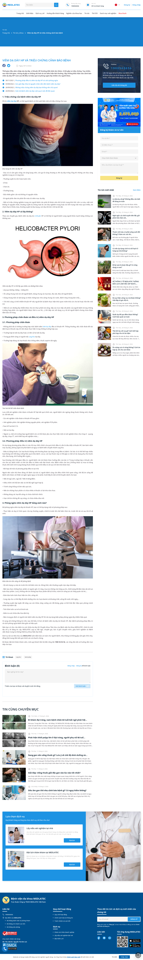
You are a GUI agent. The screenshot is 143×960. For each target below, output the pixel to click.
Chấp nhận (124, 957)
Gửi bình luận (81, 686)
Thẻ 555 (95, 13)
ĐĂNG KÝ (134, 919)
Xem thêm (137, 190)
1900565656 (9, 914)
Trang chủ (6, 33)
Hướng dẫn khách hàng (55, 13)
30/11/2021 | (32, 80)
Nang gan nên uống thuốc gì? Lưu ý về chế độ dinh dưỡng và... (57, 755)
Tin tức (86, 13)
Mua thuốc (123, 13)
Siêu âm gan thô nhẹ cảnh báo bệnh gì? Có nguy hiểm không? (57, 790)
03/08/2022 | (33, 84)
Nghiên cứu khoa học (74, 13)
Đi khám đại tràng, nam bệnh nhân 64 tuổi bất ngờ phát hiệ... (57, 720)
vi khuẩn (38, 216)
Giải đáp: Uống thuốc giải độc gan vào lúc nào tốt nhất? (54, 772)
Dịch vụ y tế (40, 13)
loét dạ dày (47, 326)
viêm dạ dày (11, 101)
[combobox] (119, 158)
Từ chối (114, 957)
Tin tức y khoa (18, 33)
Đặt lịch (72, 840)
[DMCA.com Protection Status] (9, 946)
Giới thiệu (29, 13)
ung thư (32, 337)
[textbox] (119, 158)
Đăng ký (127, 5)
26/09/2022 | (32, 87)
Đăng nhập (136, 5)
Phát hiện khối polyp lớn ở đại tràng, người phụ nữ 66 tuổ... (56, 737)
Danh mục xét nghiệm (108, 13)
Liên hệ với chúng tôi (119, 85)
